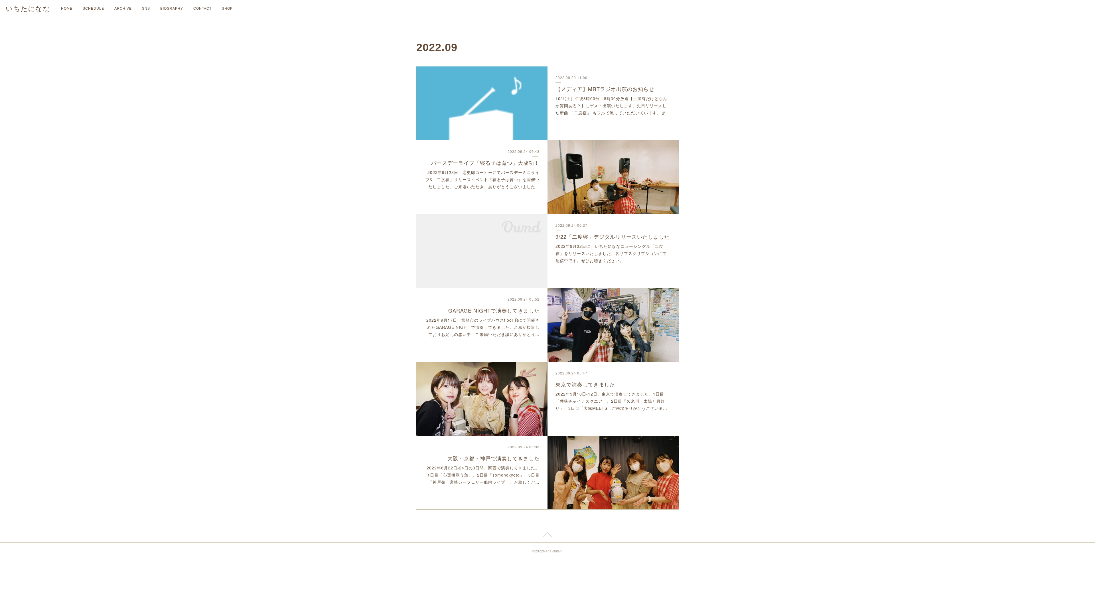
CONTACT (202, 9)
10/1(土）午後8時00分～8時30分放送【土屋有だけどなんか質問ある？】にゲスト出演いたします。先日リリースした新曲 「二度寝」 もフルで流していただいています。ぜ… (612, 106)
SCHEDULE (93, 9)
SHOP (227, 9)
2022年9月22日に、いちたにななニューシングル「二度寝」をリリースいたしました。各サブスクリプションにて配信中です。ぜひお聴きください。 (611, 253)
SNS (146, 9)
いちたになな (28, 9)
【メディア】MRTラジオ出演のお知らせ (604, 88)
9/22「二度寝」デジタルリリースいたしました (612, 236)
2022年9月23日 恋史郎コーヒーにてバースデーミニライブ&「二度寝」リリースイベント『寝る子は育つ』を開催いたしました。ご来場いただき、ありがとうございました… (482, 179)
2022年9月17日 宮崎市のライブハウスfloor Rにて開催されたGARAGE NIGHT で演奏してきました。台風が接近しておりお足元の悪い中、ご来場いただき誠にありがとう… (483, 327)
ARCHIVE (123, 9)
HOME (66, 9)
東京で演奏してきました (585, 384)
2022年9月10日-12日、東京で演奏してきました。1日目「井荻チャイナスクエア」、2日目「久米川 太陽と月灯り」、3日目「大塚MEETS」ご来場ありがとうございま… (611, 401)
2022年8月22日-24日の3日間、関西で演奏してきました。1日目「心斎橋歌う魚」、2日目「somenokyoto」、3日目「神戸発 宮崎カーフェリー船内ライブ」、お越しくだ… (483, 475)
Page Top (547, 535)
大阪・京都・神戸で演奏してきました (493, 458)
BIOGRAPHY (171, 9)
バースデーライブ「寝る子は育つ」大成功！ (485, 162)
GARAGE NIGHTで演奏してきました (494, 310)
